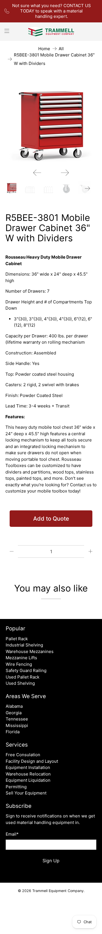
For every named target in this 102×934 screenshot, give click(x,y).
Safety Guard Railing (26, 670)
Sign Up (51, 860)
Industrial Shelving (24, 645)
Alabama (14, 706)
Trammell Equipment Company (58, 891)
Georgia (14, 712)
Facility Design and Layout (32, 761)
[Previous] (37, 172)
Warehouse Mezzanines (30, 651)
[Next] (65, 172)
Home (44, 49)
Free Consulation (23, 754)
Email (12, 834)
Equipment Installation (28, 767)
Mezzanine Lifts (21, 657)
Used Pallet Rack (22, 677)
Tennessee (17, 719)
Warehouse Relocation (28, 774)
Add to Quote (51, 518)
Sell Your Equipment (26, 793)
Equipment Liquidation (28, 780)
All (61, 49)
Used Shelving (20, 683)
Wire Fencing (19, 664)
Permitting (16, 786)
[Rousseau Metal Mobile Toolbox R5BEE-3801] (51, 121)
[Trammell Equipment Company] (51, 31)
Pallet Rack (17, 638)
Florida (13, 731)
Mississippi (17, 725)
